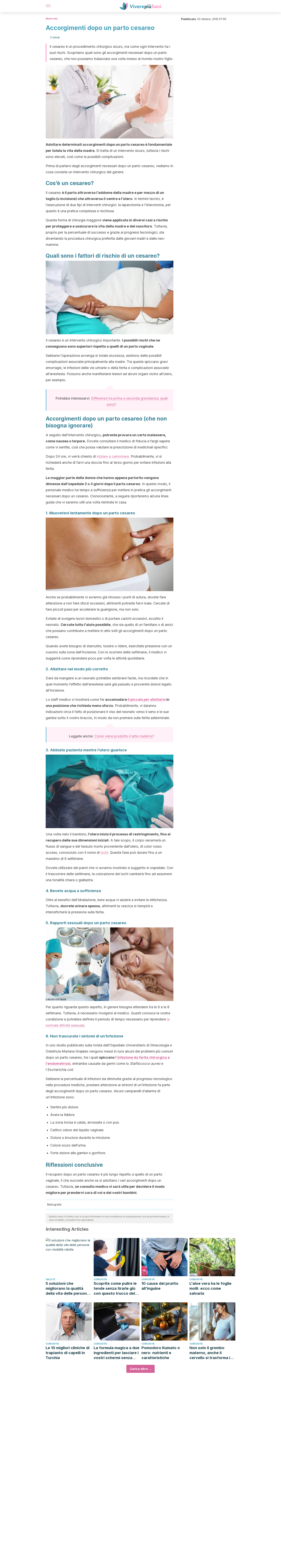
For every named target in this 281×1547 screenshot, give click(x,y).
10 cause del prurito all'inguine (159, 1286)
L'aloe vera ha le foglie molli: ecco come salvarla (210, 1288)
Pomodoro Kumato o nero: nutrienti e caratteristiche (160, 1353)
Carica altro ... (140, 1369)
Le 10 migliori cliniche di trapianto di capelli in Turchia (67, 1353)
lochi (104, 852)
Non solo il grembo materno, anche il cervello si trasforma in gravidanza (210, 1353)
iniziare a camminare (113, 456)
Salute (50, 1279)
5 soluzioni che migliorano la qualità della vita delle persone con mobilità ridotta (67, 1288)
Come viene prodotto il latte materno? (124, 736)
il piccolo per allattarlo (147, 699)
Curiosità (100, 1279)
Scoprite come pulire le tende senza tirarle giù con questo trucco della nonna (116, 1288)
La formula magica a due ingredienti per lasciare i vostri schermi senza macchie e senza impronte (116, 1353)
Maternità (52, 18)
